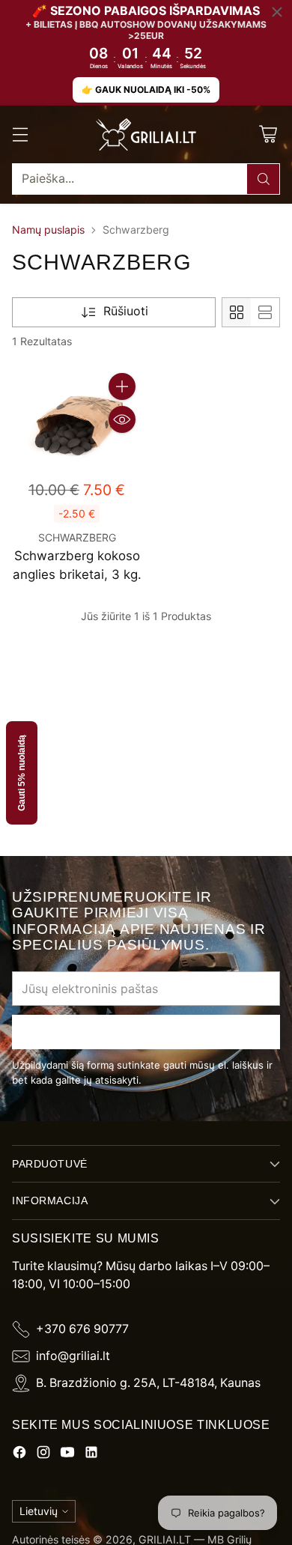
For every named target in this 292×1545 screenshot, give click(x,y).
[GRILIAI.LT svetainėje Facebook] (19, 1454)
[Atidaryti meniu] (19, 134)
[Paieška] (263, 179)
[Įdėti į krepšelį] (122, 386)
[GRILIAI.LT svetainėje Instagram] (43, 1454)
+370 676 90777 (82, 1329)
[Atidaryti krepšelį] (267, 134)
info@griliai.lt (73, 1356)
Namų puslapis (48, 229)
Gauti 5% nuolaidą (21, 773)
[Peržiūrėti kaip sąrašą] (265, 312)
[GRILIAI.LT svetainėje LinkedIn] (91, 1454)
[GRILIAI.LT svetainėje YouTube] (67, 1454)
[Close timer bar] (277, 12)
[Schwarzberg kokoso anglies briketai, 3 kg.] (77, 418)
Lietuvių (38, 1511)
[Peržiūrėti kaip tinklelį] (236, 312)
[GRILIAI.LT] (146, 135)
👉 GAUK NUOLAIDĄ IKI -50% (146, 89)
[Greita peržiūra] (122, 419)
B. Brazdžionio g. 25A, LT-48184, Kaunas (148, 1383)
